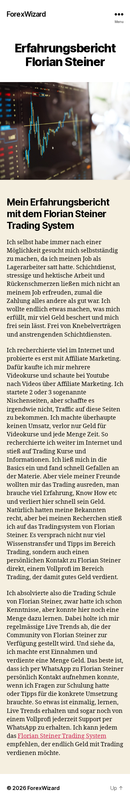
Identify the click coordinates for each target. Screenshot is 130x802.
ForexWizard (26, 14)
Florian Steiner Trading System (62, 736)
